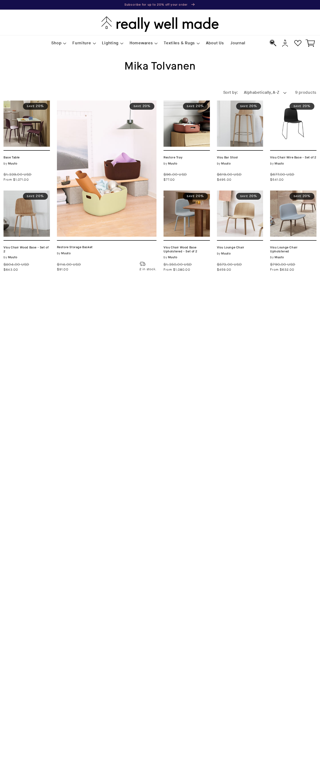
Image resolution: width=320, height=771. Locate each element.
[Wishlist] (298, 43)
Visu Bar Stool (232, 103)
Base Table (15, 103)
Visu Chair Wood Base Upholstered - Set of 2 (184, 199)
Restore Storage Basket (83, 103)
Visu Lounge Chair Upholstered (290, 196)
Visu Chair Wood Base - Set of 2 (21, 196)
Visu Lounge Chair (237, 193)
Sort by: (230, 92)
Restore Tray (177, 103)
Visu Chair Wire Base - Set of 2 (293, 106)
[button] (58, 43)
